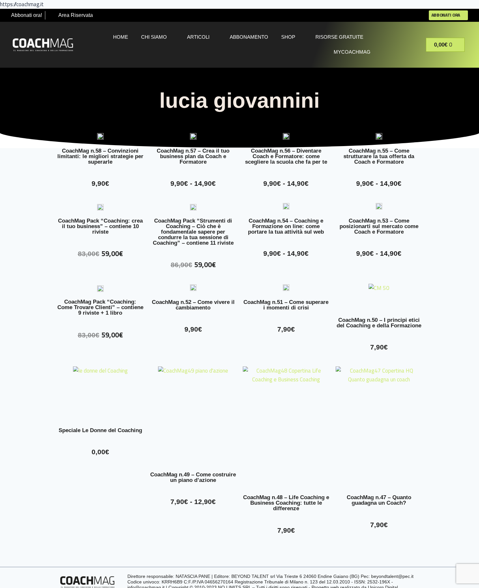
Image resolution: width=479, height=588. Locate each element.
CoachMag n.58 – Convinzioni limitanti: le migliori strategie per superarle (100, 156)
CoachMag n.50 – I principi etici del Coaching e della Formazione (379, 323)
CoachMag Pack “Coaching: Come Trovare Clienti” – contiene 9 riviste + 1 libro (100, 307)
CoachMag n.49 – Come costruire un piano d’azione (193, 477)
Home (120, 37)
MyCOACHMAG (352, 52)
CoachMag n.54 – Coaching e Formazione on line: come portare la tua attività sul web (286, 226)
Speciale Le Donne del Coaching (100, 430)
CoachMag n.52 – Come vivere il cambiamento (193, 305)
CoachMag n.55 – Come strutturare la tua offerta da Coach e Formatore (378, 156)
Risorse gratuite (339, 37)
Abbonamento (249, 37)
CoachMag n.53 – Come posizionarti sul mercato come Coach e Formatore (379, 226)
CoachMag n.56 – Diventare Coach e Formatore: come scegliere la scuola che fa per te (286, 156)
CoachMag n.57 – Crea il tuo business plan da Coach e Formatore (193, 156)
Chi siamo (154, 37)
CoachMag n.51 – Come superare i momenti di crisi (285, 305)
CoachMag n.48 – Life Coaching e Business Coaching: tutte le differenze (286, 503)
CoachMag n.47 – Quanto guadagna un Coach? (379, 500)
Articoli (198, 37)
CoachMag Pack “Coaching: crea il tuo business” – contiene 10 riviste (100, 226)
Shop (288, 37)
